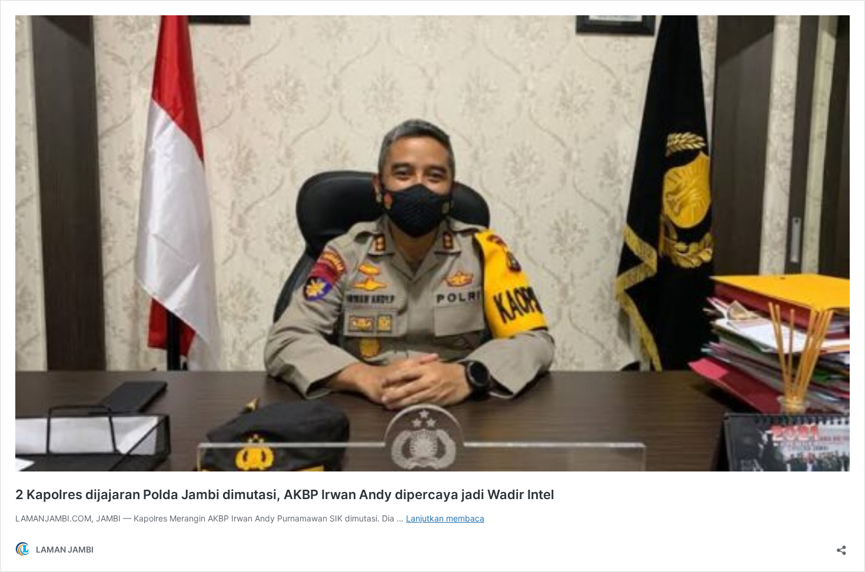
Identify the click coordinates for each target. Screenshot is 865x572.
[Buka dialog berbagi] (841, 546)
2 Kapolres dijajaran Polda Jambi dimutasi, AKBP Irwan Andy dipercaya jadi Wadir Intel (284, 494)
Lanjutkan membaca (445, 518)
